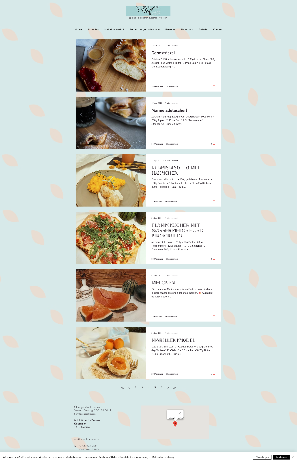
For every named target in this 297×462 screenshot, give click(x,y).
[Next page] (168, 387)
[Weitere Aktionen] (215, 46)
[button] (114, 29)
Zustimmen (281, 457)
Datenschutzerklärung (163, 457)
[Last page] (174, 387)
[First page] (122, 387)
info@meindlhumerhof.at (86, 439)
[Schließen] (293, 457)
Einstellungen (262, 457)
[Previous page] (129, 387)
